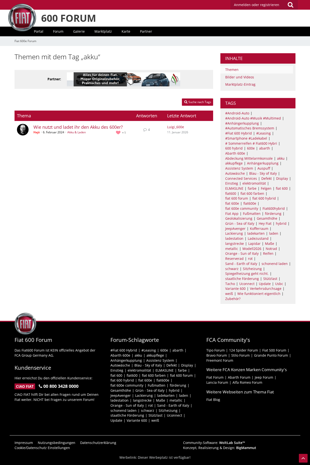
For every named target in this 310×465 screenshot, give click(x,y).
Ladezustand (258, 238)
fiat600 (230, 193)
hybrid (281, 223)
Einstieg (231, 183)
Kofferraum (259, 228)
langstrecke (234, 243)
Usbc (279, 283)
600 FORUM (68, 18)
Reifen (268, 253)
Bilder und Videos (239, 77)
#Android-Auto (237, 113)
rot (250, 258)
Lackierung (234, 233)
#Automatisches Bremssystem (249, 128)
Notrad (271, 248)
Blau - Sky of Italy (263, 173)
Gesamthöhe (267, 218)
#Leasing (263, 133)
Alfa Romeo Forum (247, 382)
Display (282, 178)
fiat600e (249, 203)
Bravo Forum (216, 355)
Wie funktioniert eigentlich (258, 293)
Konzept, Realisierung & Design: (219, 447)
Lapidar (254, 243)
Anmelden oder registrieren (256, 4)
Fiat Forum (215, 377)
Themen (232, 69)
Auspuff (263, 168)
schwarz (232, 268)
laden (273, 233)
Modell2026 (251, 248)
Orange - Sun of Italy (242, 253)
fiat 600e (232, 203)
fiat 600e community (241, 208)
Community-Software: (214, 442)
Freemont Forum (219, 360)
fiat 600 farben (252, 193)
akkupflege (234, 163)
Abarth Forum (239, 377)
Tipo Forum (215, 350)
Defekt (266, 178)
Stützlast (270, 278)
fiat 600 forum (236, 198)
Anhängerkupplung (263, 163)
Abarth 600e (235, 153)
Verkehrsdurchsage (265, 288)
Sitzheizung (252, 268)
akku (281, 158)
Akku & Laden (76, 132)
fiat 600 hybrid (264, 198)
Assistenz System (239, 168)
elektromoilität (254, 183)
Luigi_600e (175, 127)
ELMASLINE (234, 188)
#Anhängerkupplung (242, 123)
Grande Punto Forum (271, 355)
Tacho (230, 283)
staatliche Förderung (242, 278)
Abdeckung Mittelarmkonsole (249, 158)
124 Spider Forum (243, 350)
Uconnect (247, 283)
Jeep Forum (264, 377)
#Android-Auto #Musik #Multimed (253, 118)
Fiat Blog (213, 399)
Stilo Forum (240, 355)
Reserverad (234, 258)
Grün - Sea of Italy (239, 223)
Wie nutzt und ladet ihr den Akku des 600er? (78, 127)
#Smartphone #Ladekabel (246, 138)
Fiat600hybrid (274, 208)
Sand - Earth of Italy (241, 263)
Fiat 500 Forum (274, 350)
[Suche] (290, 5)
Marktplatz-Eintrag (240, 84)
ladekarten (256, 233)
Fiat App (232, 213)
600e (251, 148)
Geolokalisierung (238, 218)
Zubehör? (232, 298)
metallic (231, 248)
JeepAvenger (235, 228)
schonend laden (275, 263)
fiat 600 (282, 188)
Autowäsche (235, 173)
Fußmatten (252, 213)
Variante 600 (235, 288)
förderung (273, 213)
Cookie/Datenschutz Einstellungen (42, 447)
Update (265, 283)
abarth (264, 148)
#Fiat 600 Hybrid (238, 133)
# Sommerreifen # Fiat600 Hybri (251, 143)
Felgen (266, 188)
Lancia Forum (217, 382)
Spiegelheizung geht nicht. (247, 273)
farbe (252, 188)
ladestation (234, 238)
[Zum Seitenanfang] (303, 458)
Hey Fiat (265, 223)
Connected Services (241, 178)
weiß (229, 293)
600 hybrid (234, 148)
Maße (269, 243)
